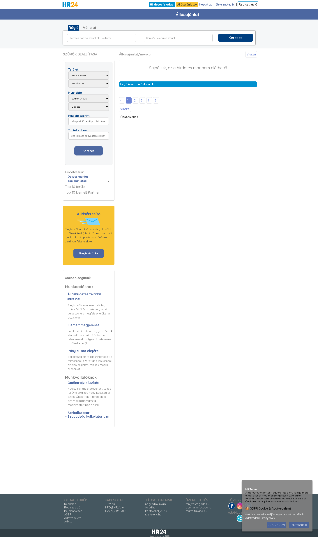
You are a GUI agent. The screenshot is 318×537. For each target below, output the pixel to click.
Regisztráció (248, 4)
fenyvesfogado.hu (197, 504)
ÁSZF (67, 514)
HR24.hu (110, 504)
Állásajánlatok (187, 4)
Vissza (251, 54)
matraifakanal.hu (196, 511)
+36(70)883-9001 (116, 511)
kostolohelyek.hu (156, 511)
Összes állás (129, 117)
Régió (74, 27)
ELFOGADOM (276, 524)
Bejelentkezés (225, 4)
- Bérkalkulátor (77, 413)
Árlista (68, 521)
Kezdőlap (205, 4)
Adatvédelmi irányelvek (260, 518)
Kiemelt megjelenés (83, 325)
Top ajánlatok (77, 181)
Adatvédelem (72, 518)
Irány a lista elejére (83, 351)
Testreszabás (299, 524)
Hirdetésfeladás (162, 4)
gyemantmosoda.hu (198, 507)
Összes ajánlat (78, 176)
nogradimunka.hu (156, 504)
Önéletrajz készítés (83, 383)
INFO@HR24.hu (114, 507)
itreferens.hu (153, 514)
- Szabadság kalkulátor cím (87, 416)
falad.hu (150, 507)
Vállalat (89, 27)
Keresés (236, 38)
